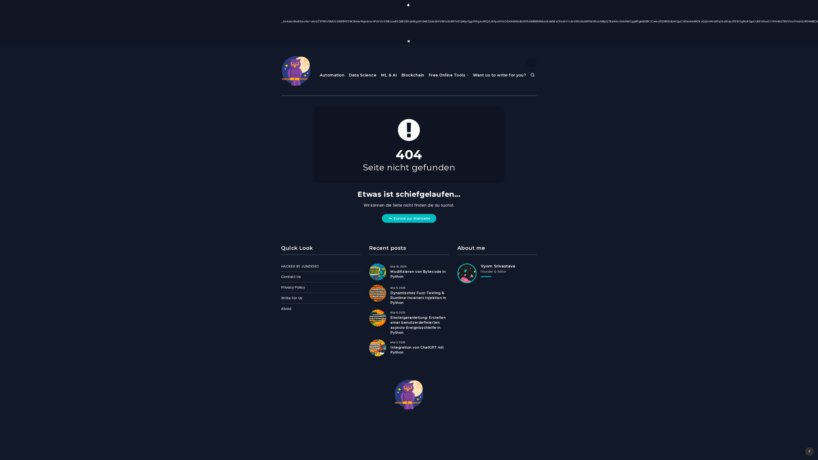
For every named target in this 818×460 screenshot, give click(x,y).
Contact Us (291, 276)
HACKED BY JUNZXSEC (300, 266)
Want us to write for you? (499, 75)
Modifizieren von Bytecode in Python (418, 274)
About (286, 308)
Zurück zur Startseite (411, 218)
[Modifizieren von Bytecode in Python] (377, 271)
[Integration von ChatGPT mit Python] (377, 347)
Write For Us (291, 298)
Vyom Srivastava (498, 266)
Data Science (362, 75)
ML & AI (389, 75)
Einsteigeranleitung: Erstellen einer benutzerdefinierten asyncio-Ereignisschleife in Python (418, 325)
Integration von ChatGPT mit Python (417, 349)
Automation (332, 75)
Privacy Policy (293, 287)
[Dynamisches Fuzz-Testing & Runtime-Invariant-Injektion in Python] (377, 293)
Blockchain (412, 75)
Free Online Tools (447, 75)
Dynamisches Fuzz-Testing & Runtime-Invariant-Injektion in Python (418, 298)
